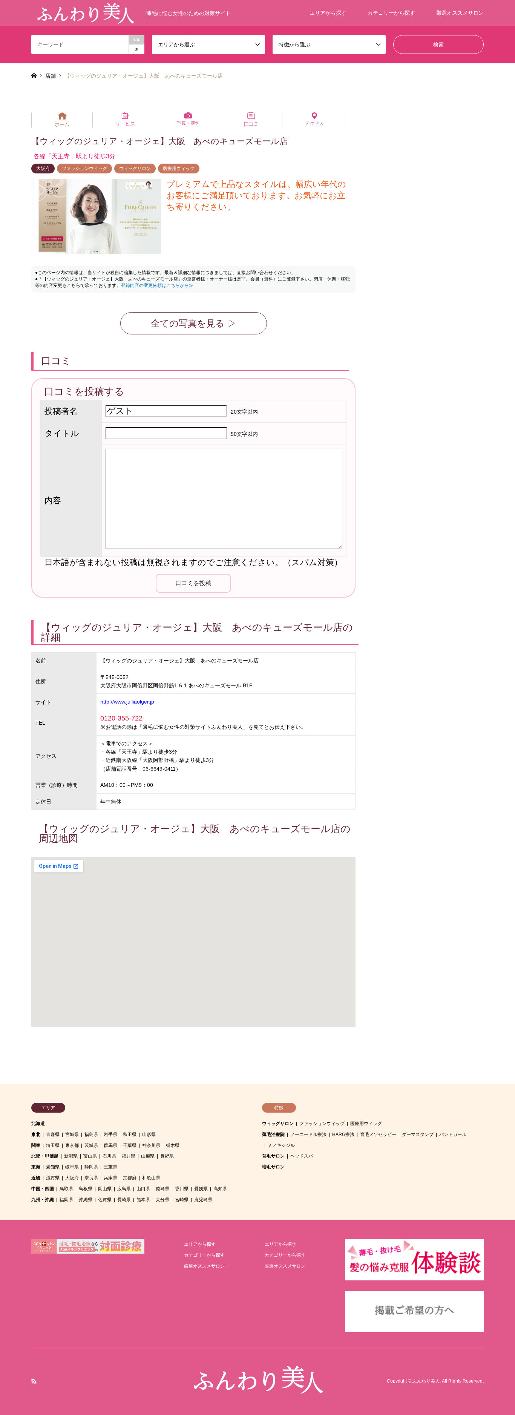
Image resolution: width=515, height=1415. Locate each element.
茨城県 (91, 1145)
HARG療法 (343, 1134)
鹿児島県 (203, 1199)
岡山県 (105, 1188)
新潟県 (71, 1156)
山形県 (149, 1134)
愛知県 (53, 1167)
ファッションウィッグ (84, 168)
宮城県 (72, 1134)
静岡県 (91, 1167)
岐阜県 (72, 1167)
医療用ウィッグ (179, 168)
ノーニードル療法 (308, 1134)
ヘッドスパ (301, 1156)
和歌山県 (151, 1177)
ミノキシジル (281, 1145)
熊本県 (143, 1199)
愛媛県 (201, 1188)
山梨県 (148, 1156)
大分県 (162, 1199)
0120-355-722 (121, 718)
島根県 (85, 1188)
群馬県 (110, 1145)
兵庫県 (110, 1177)
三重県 (110, 1167)
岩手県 (110, 1134)
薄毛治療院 (273, 1134)
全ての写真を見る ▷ (193, 323)
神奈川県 (151, 1145)
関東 (35, 1145)
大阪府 (43, 168)
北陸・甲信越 (44, 1156)
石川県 (109, 1156)
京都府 (129, 1177)
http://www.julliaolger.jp (127, 702)
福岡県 (66, 1199)
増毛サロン (273, 1167)
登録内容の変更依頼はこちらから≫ (157, 285)
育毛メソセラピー (378, 1134)
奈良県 (91, 1177)
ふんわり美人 (426, 1381)
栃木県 (172, 1145)
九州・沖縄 (42, 1199)
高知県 (220, 1188)
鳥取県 (66, 1188)
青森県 (53, 1134)
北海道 (38, 1123)
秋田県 (129, 1134)
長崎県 (124, 1199)
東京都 (72, 1145)
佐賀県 (105, 1199)
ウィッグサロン (135, 168)
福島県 (91, 1134)
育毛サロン (273, 1156)
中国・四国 (42, 1188)
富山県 (90, 1156)
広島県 (124, 1188)
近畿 (35, 1177)
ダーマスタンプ (418, 1134)
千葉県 (129, 1145)
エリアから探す (328, 13)
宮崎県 (182, 1199)
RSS (34, 1381)
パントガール (452, 1134)
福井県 (128, 1156)
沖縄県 (85, 1199)
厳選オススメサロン (460, 13)
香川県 (182, 1188)
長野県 (167, 1156)
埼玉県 (53, 1145)
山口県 (143, 1188)
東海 (35, 1167)
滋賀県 (53, 1177)
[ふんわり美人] (257, 1390)
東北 (35, 1134)
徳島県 (162, 1188)
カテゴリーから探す (391, 13)
